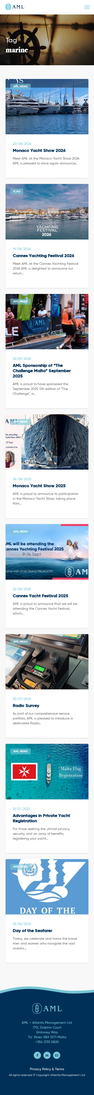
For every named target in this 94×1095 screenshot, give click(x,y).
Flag (16, 191)
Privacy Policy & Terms (47, 1069)
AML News (20, 86)
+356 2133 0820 (47, 1042)
